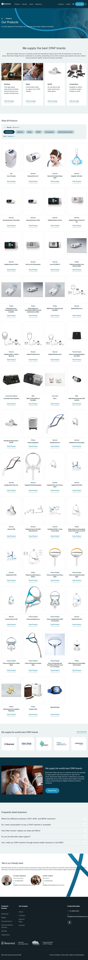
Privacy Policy (65, 955)
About (31, 4)
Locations (61, 4)
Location (22, 915)
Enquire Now (79, 4)
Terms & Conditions (55, 955)
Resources (38, 4)
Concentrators (6, 921)
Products (17, 4)
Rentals (4, 931)
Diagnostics (5, 935)
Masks (3, 917)
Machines (4, 914)
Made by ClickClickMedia (77, 955)
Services (24, 4)
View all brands (82, 732)
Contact (68, 4)
